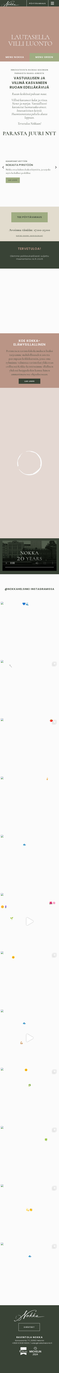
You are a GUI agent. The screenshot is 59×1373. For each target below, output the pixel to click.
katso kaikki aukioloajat (29, 236)
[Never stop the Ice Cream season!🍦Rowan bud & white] (29, 805)
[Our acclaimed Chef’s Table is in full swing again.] (29, 688)
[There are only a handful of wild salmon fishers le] (29, 1038)
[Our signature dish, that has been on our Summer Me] (29, 1271)
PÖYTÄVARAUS (37, 3)
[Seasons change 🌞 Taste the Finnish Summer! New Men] (29, 1096)
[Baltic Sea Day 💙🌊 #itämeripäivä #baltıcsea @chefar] (29, 630)
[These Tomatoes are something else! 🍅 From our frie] (29, 746)
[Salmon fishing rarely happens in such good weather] (29, 979)
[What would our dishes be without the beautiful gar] (29, 921)
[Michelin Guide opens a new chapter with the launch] (29, 1212)
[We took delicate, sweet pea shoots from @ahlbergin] (29, 1154)
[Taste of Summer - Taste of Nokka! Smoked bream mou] (29, 863)
